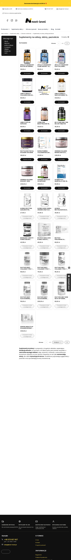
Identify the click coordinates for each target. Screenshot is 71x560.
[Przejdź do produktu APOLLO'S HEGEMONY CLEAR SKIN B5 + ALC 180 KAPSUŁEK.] (44, 56)
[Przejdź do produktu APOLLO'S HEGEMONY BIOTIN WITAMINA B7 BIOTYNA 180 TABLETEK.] (27, 56)
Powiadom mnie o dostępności (27, 217)
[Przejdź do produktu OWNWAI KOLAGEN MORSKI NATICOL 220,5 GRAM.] (61, 143)
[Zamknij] (69, 268)
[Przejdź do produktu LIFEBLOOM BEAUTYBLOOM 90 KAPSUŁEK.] (44, 114)
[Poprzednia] (1, 3)
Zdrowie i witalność (26, 33)
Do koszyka (27, 73)
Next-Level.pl (4, 33)
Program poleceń (41, 545)
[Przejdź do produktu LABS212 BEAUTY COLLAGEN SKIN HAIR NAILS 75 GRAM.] (27, 85)
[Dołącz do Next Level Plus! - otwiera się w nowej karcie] (44, 91)
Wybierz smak (27, 159)
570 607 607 (50, 9)
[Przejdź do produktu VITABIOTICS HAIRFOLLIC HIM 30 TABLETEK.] (61, 171)
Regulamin (39, 555)
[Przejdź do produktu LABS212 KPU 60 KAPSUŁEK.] (27, 114)
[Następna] (69, 3)
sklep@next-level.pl (63, 9)
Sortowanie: (23, 43)
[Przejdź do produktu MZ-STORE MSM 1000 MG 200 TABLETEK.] (61, 114)
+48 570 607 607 (11, 539)
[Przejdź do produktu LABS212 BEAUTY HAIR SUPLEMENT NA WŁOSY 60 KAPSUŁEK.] (61, 85)
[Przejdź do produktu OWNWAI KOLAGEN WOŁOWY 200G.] (27, 171)
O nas (37, 540)
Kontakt (38, 542)
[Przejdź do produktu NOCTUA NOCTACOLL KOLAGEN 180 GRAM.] (27, 143)
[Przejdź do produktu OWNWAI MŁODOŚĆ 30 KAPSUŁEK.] (44, 171)
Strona (53, 43)
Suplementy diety (14, 33)
